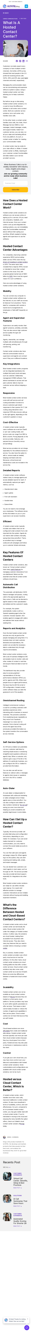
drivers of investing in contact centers (15, 262)
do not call (23, 805)
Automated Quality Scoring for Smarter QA (20, 1221)
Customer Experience (17, 1174)
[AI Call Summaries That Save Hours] (7, 1198)
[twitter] (20, 61)
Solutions (17, 1195)
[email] (27, 61)
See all (6, 1167)
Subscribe (15, 190)
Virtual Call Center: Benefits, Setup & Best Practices (20, 1181)
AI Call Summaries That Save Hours (20, 1201)
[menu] (26, 6)
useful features (16, 569)
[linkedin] (23, 61)
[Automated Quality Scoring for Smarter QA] (7, 1217)
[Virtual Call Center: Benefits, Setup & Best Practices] (7, 1176)
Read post (16, 1187)
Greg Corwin (13, 1137)
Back (7, 13)
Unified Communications (10, 18)
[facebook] (17, 61)
